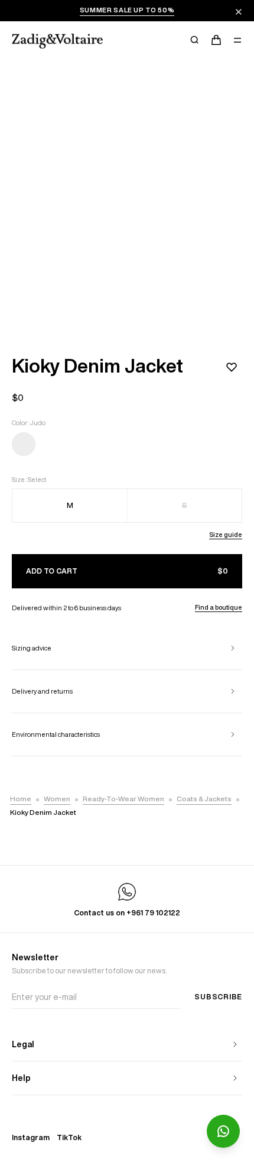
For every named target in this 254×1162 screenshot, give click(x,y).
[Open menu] (237, 40)
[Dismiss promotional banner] (238, 11)
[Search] (194, 40)
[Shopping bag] (216, 40)
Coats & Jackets (204, 798)
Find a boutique (218, 607)
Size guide (225, 534)
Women (57, 798)
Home (20, 798)
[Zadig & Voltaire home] (57, 41)
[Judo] (23, 446)
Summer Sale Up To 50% (127, 10)
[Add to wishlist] (231, 367)
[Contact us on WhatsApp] (223, 1131)
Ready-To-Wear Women (123, 798)
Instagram (31, 1137)
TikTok (69, 1137)
